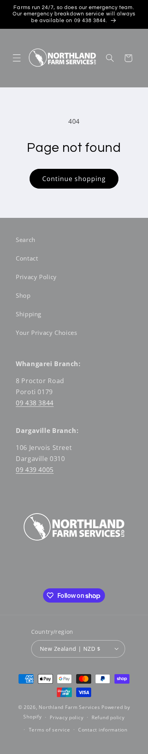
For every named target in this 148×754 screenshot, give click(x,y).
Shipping (28, 314)
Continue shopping (74, 178)
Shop (23, 295)
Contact (27, 258)
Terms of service (49, 730)
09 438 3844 (35, 403)
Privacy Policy (36, 277)
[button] (16, 58)
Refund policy (108, 717)
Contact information (102, 730)
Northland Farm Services (69, 707)
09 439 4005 (35, 469)
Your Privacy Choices (46, 332)
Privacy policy (66, 717)
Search (26, 240)
